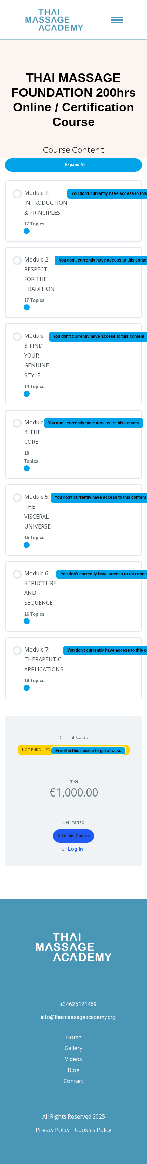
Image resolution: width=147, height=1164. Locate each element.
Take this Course (73, 835)
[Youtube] (73, 975)
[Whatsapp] (92, 975)
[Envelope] (110, 975)
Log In (75, 849)
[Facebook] (55, 975)
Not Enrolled (36, 749)
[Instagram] (37, 975)
